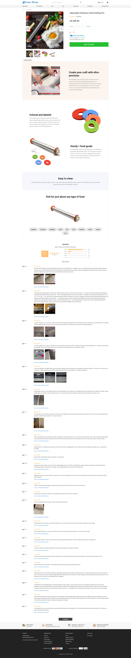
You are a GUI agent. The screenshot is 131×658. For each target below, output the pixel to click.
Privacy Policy (47, 639)
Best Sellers (25, 6)
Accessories (90, 6)
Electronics (75, 6)
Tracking (67, 643)
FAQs (67, 635)
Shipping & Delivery (70, 639)
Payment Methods (69, 637)
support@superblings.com (28, 637)
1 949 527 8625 (26, 635)
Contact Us (46, 637)
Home (24, 9)
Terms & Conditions (48, 641)
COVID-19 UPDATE (48, 643)
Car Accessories (105, 6)
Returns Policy (69, 641)
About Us (46, 635)
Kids (52, 6)
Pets (63, 6)
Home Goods (39, 6)
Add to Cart (89, 44)
